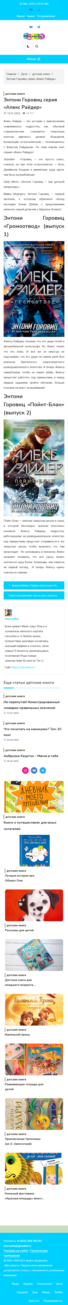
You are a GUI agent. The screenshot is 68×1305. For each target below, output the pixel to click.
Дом (35, 1292)
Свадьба (22, 1292)
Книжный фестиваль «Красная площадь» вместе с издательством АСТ (24, 1196)
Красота (34, 1300)
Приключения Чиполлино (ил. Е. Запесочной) (23, 1141)
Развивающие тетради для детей (24, 1086)
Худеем (28, 1283)
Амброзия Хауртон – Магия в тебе (31, 756)
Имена (21, 16)
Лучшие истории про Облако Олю (19, 878)
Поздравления (46, 16)
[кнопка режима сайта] (28, 46)
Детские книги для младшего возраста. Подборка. (19, 982)
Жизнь (46, 1292)
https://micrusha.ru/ (23, 667)
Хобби (59, 1292)
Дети (59, 1283)
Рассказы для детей (19, 930)
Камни (31, 16)
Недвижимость (53, 1300)
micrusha (11, 619)
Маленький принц (17, 1035)
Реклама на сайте (16, 1250)
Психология (44, 1283)
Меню (32, 59)
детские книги (15, 93)
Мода (15, 1283)
